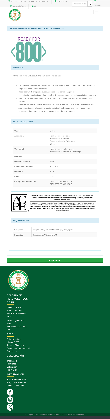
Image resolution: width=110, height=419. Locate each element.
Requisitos (11, 364)
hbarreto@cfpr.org (18, 6)
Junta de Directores (15, 345)
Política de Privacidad (16, 379)
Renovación (12, 370)
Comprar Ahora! (55, 260)
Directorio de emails (15, 385)
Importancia (12, 361)
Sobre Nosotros (14, 339)
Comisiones (12, 351)
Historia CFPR (13, 342)
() (35, 6)
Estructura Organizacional (18, 348)
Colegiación (12, 367)
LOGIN (97, 5)
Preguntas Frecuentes (16, 382)
